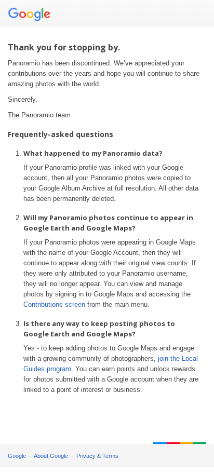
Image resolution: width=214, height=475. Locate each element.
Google (17, 456)
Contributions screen (54, 304)
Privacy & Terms (97, 456)
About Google (51, 456)
